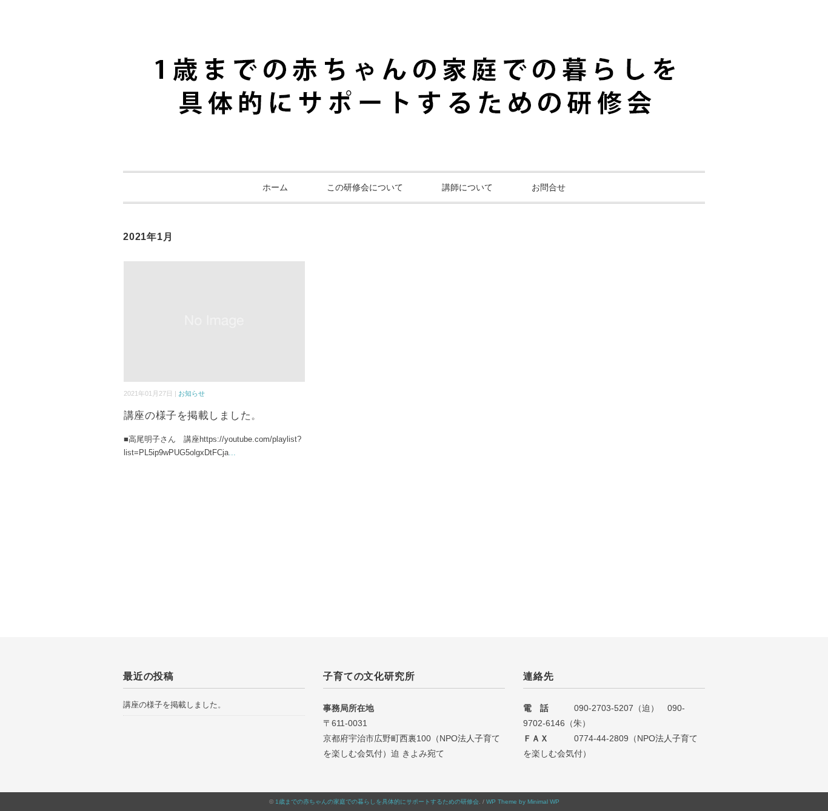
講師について (467, 187)
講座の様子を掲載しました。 (193, 415)
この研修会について (365, 187)
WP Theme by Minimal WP (522, 801)
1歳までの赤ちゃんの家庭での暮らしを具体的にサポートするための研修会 (377, 801)
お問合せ (549, 187)
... (232, 452)
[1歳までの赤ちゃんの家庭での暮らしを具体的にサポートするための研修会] (414, 45)
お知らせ (191, 393)
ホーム (275, 187)
